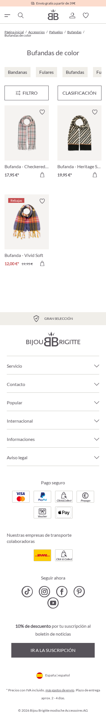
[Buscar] (20, 15)
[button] (72, 15)
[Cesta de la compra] (99, 15)
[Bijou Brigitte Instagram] (44, 591)
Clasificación (79, 93)
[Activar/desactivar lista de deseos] (42, 112)
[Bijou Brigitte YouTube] (53, 603)
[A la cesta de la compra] (42, 174)
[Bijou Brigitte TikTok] (27, 591)
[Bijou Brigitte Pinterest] (79, 591)
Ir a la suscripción (53, 650)
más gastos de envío (60, 690)
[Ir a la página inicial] (53, 14)
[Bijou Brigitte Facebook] (61, 591)
